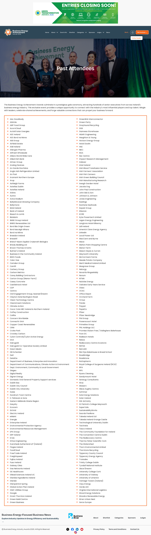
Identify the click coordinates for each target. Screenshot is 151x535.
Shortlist (72, 32)
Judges (99, 32)
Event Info (63, 32)
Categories (80, 32)
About (53, 32)
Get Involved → (142, 32)
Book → (127, 32)
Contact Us (134, 529)
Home (47, 32)
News (108, 32)
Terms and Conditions (117, 529)
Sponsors (92, 32)
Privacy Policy (99, 529)
